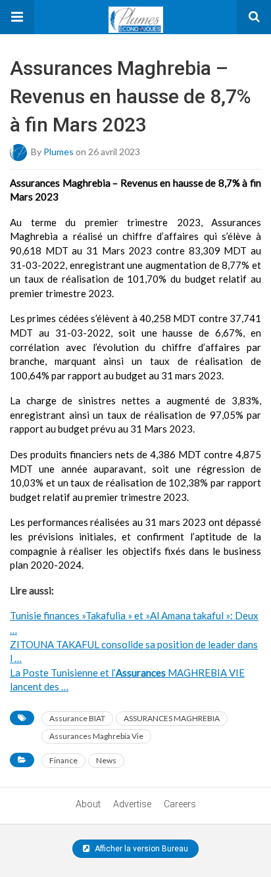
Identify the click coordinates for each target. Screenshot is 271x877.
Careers (180, 804)
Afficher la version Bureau (140, 848)
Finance (63, 760)
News (106, 760)
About (88, 804)
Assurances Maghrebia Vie (96, 736)
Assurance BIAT (77, 718)
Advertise (132, 804)
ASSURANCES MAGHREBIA (172, 718)
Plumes (58, 150)
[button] (17, 17)
